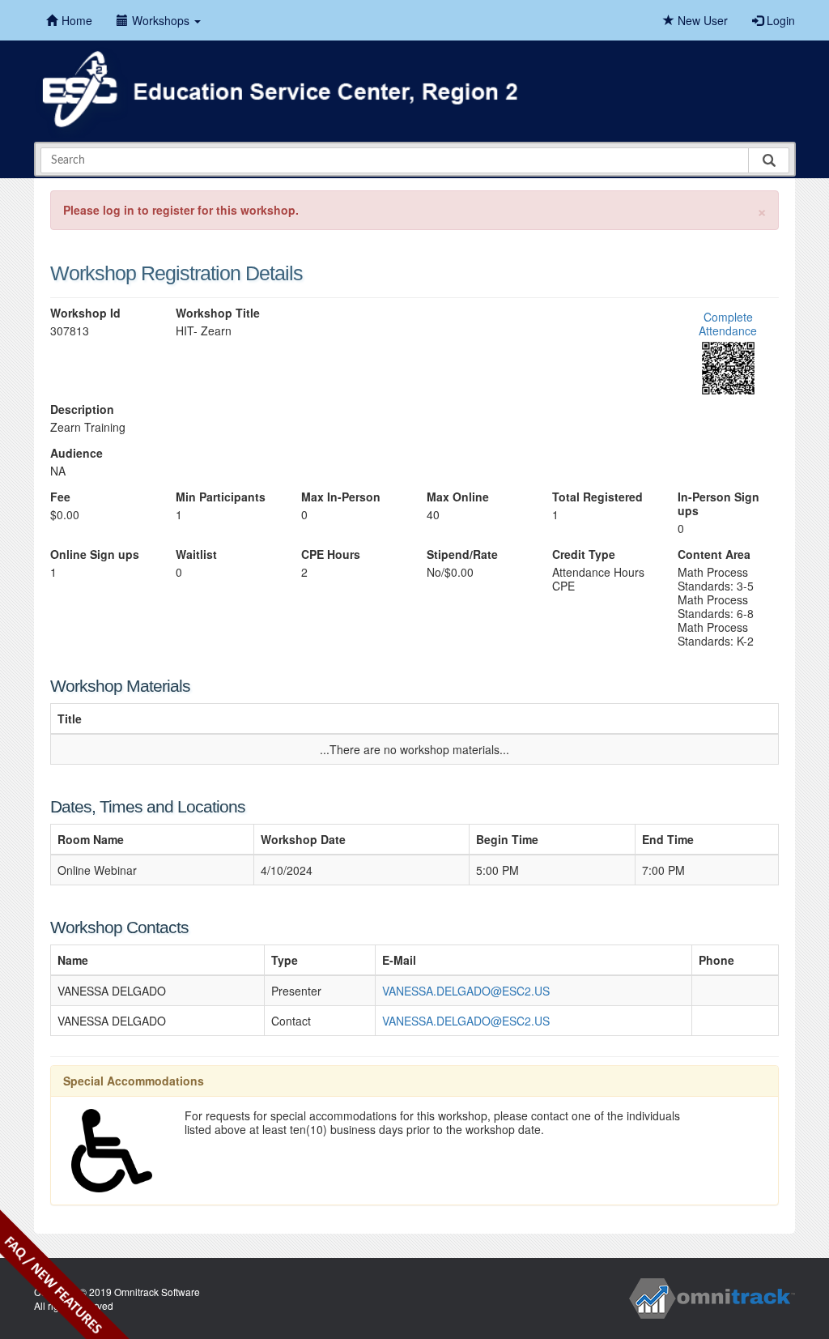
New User (701, 20)
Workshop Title (218, 313)
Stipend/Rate (462, 554)
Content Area (714, 554)
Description (82, 409)
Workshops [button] (162, 20)
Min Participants (221, 497)
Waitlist (196, 554)
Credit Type (583, 554)
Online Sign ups (94, 554)
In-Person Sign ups (718, 504)
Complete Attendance (728, 324)
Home (77, 20)
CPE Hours (330, 554)
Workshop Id (85, 313)
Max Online (458, 497)
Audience (76, 453)
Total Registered (597, 497)
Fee (60, 497)
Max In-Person (340, 497)
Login (779, 20)
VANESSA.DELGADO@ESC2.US (466, 991)
